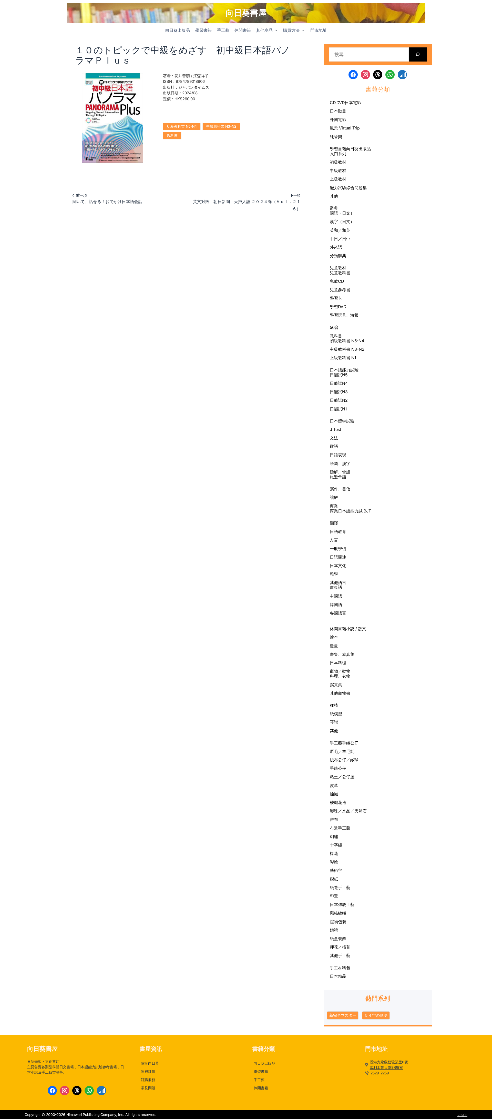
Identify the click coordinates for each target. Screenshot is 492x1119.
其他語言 (338, 582)
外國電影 (338, 119)
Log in (462, 1114)
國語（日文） (342, 213)
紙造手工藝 (340, 887)
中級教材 (338, 170)
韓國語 (336, 604)
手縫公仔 (338, 768)
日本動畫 (338, 111)
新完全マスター (342, 1015)
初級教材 (338, 162)
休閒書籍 (338, 628)
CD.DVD (337, 102)
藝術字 (336, 870)
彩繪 (334, 861)
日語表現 (338, 454)
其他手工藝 (340, 955)
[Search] (418, 54)
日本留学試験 (342, 421)
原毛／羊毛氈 (342, 751)
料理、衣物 (340, 676)
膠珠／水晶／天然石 (348, 810)
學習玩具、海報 (344, 315)
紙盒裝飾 (338, 938)
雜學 (334, 574)
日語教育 (338, 531)
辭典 (334, 208)
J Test (335, 429)
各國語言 (338, 613)
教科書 (172, 135)
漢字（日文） (342, 221)
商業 (334, 506)
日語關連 (338, 557)
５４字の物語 (375, 1015)
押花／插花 (340, 947)
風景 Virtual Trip (345, 127)
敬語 (334, 446)
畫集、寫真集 (342, 654)
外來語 (336, 247)
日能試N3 (339, 391)
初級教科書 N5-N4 (182, 126)
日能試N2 (339, 400)
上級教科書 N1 (343, 357)
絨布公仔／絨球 (344, 759)
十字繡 (336, 845)
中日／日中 (340, 238)
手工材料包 (340, 967)
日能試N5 (338, 374)
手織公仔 (350, 742)
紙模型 (336, 713)
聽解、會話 (340, 472)
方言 (334, 539)
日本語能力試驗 (344, 369)
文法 (334, 437)
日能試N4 (339, 383)
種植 (334, 705)
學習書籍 (338, 148)
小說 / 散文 (356, 628)
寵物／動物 (340, 671)
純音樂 (336, 136)
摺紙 (334, 879)
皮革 (334, 785)
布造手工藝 (340, 828)
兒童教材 (338, 267)
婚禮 (334, 930)
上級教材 (338, 179)
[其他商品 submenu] (276, 30)
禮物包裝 (338, 921)
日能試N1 (338, 408)
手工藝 (336, 743)
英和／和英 (340, 230)
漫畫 (334, 645)
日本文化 (338, 565)
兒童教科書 (340, 272)
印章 (334, 896)
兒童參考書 (340, 289)
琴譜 (334, 722)
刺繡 (334, 836)
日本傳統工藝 (342, 904)
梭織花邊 (338, 802)
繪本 (334, 637)
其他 (334, 196)
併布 (334, 819)
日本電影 (353, 102)
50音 (334, 327)
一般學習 (338, 548)
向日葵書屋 (245, 13)
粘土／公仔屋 (342, 776)
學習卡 (336, 298)
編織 (334, 794)
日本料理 (338, 662)
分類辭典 (338, 255)
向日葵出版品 (358, 148)
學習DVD (338, 306)
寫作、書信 (340, 488)
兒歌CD (337, 281)
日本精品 (338, 976)
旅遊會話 (338, 476)
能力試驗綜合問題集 (348, 187)
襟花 (334, 853)
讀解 (334, 497)
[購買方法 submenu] (303, 30)
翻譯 (334, 523)
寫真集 (336, 684)
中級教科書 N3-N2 (221, 126)
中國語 (336, 596)
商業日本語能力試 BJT (350, 510)
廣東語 (336, 587)
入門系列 (338, 153)
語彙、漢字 (340, 463)
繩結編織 (338, 912)
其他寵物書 (340, 693)
